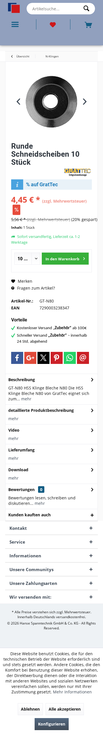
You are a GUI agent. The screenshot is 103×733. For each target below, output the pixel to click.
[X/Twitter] (43, 358)
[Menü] (16, 24)
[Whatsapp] (70, 358)
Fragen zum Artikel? (35, 288)
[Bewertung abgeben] (36, 170)
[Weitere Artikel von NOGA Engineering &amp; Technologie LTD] (77, 172)
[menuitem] (16, 24)
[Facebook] (17, 358)
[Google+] (30, 358)
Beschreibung (21, 379)
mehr (25, 399)
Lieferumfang (21, 450)
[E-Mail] (83, 358)
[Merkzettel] (53, 24)
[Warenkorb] (89, 24)
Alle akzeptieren (65, 709)
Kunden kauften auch (29, 514)
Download (18, 469)
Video (13, 430)
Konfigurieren (51, 724)
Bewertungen (21, 489)
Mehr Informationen (72, 692)
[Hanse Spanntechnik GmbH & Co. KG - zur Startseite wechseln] (14, 8)
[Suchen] (88, 8)
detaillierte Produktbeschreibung (41, 410)
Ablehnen (30, 709)
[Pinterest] (57, 358)
